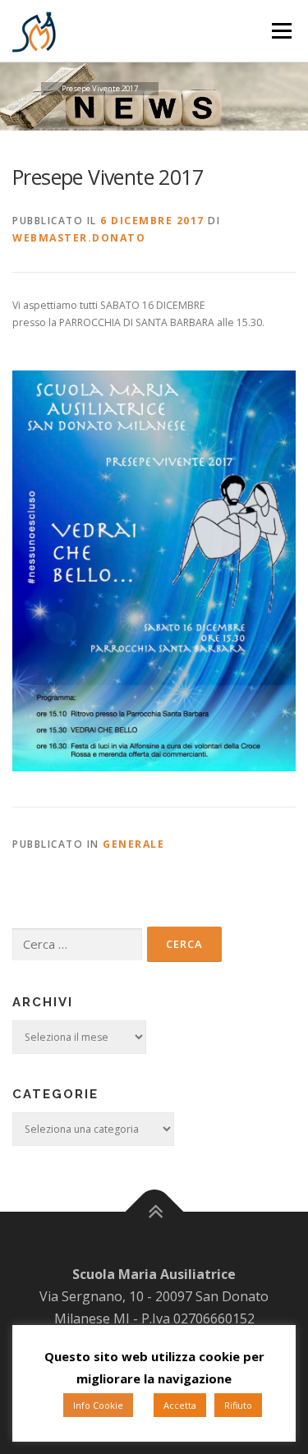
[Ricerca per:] (77, 945)
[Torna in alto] (154, 1212)
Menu (281, 31)
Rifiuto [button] (238, 1405)
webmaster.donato (78, 238)
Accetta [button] (179, 1405)
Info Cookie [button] (98, 1405)
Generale (133, 844)
